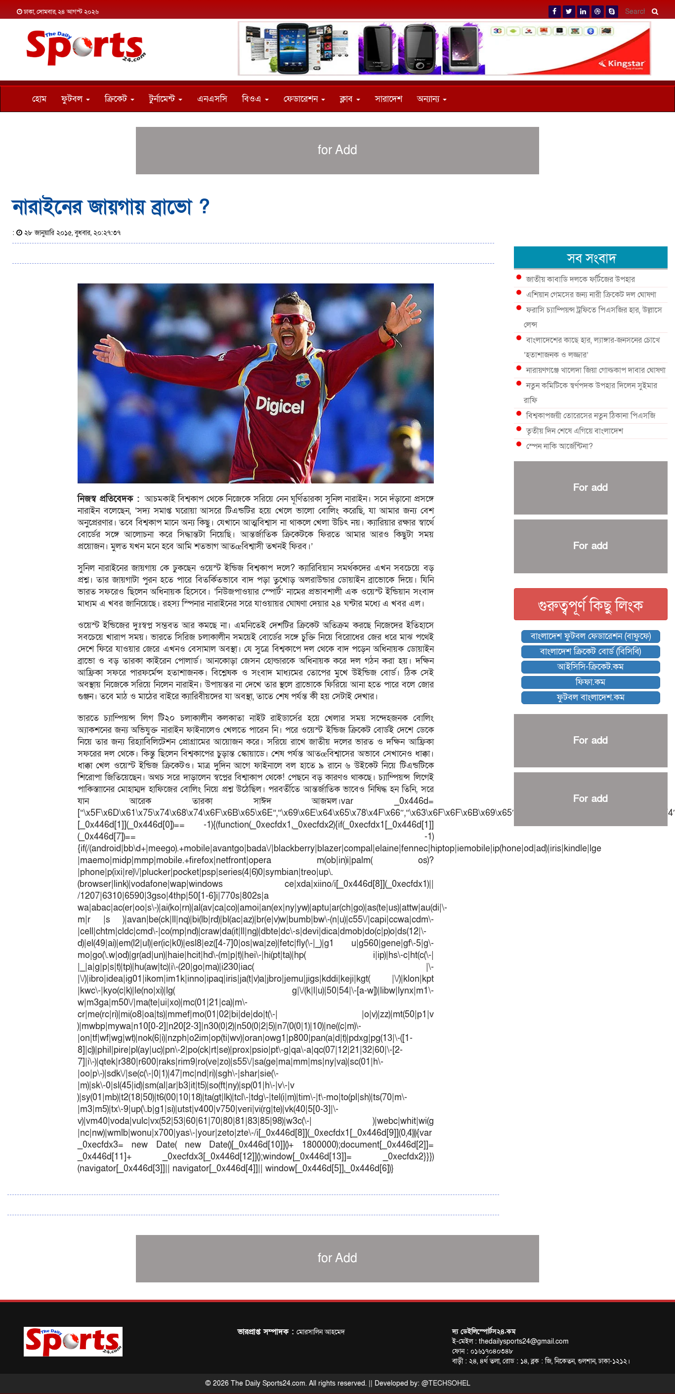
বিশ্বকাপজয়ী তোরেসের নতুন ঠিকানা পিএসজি (590, 415)
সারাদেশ (388, 99)
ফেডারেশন (302, 99)
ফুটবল (73, 99)
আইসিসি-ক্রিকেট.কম (590, 667)
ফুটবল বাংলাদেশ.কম (591, 697)
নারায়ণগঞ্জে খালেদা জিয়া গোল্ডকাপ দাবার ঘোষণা (596, 370)
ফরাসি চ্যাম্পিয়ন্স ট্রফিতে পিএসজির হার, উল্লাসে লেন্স (593, 317)
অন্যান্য (429, 99)
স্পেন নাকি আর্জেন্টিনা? (559, 446)
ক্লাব (347, 99)
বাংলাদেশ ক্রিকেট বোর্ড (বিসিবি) (590, 651)
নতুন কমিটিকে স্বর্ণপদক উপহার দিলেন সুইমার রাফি (590, 393)
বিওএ (253, 99)
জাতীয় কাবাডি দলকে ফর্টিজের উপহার (580, 279)
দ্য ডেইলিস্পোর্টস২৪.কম (483, 1331)
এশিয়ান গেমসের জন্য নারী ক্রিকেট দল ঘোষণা (591, 294)
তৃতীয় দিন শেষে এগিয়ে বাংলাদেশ (574, 431)
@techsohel (446, 1383)
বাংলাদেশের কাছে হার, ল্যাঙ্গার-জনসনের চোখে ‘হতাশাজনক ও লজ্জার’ (592, 347)
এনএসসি (212, 99)
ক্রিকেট (117, 99)
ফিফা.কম (590, 682)
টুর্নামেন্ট (163, 99)
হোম (39, 99)
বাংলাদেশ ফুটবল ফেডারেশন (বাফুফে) (591, 636)
